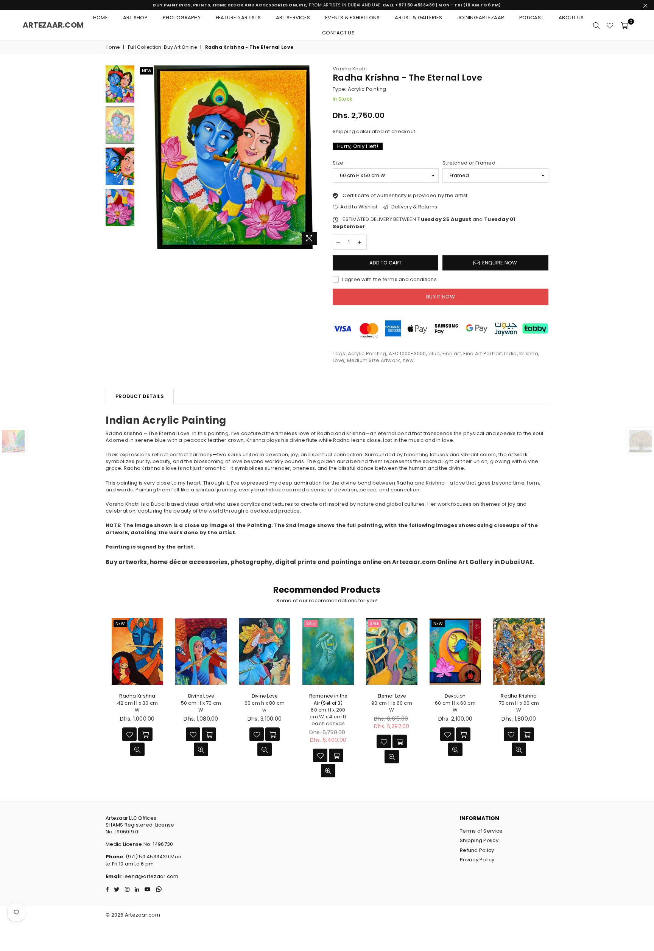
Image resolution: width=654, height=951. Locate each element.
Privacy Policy (477, 859)
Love (338, 360)
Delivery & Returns (413, 207)
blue (434, 353)
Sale (311, 623)
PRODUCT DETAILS (139, 396)
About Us (571, 17)
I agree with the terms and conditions (389, 279)
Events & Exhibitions (352, 17)
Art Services (293, 17)
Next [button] (314, 157)
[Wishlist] (610, 25)
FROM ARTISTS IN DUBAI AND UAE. (327, 5)
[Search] (596, 25)
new (146, 71)
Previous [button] (144, 157)
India (510, 353)
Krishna (528, 353)
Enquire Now (499, 262)
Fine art (451, 353)
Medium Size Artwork (373, 360)
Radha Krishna (137, 696)
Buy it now (440, 296)
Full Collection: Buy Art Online (162, 47)
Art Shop (135, 17)
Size (338, 163)
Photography (182, 17)
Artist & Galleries (418, 17)
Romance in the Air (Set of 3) (328, 699)
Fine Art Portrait (482, 353)
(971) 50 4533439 (147, 856)
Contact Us (338, 32)
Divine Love (201, 696)
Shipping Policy (479, 840)
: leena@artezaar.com (149, 876)
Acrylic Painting (367, 353)
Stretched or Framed (468, 163)
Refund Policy (477, 850)
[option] (230, 157)
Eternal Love (392, 696)
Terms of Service (481, 830)
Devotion (455, 696)
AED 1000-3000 (407, 353)
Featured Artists (238, 17)
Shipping (344, 131)
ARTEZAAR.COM (53, 25)
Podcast (531, 17)
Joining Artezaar (480, 17)
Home (100, 17)
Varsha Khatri (350, 68)
